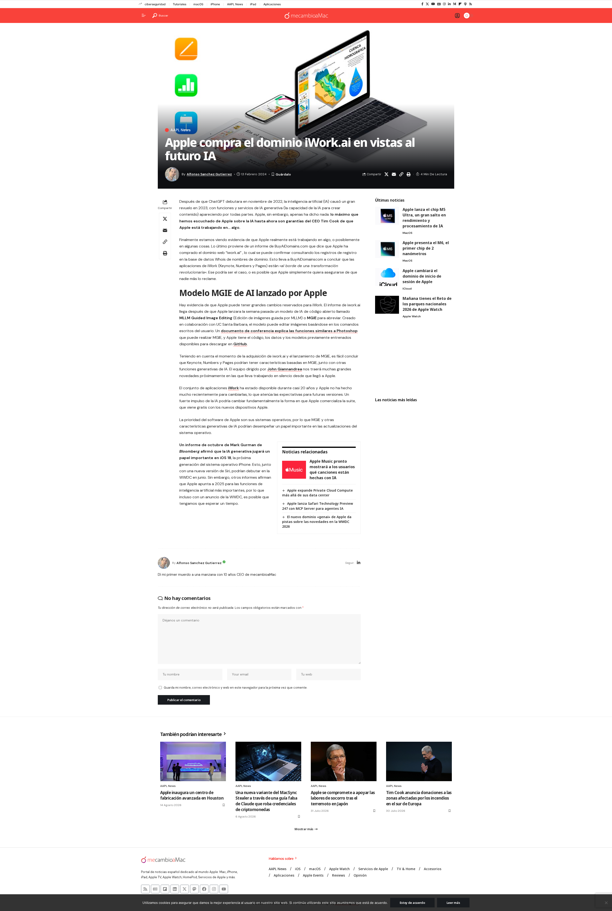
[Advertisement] (414, 358)
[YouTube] (433, 4)
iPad (253, 4)
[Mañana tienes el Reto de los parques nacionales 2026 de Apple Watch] (387, 305)
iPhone (215, 4)
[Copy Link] (401, 174)
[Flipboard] (460, 4)
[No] (606, 902)
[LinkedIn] (449, 4)
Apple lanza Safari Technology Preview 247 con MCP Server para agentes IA (317, 505)
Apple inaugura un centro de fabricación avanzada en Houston (192, 795)
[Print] (408, 174)
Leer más (453, 902)
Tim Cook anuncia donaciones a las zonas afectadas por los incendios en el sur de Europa (419, 798)
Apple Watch (412, 316)
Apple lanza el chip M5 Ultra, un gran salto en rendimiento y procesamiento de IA (424, 218)
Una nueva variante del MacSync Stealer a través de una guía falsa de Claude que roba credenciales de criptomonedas (266, 801)
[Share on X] (386, 174)
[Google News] (439, 4)
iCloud (407, 289)
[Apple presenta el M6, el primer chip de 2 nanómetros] (387, 249)
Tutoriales (179, 4)
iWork (233, 387)
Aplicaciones (272, 4)
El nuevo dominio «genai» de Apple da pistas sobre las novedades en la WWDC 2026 (316, 522)
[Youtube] (223, 889)
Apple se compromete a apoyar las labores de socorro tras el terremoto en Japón (343, 798)
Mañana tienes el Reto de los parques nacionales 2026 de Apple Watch (427, 304)
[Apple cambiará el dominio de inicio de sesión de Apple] (387, 277)
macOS (198, 4)
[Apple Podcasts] (465, 4)
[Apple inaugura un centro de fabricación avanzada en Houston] (193, 761)
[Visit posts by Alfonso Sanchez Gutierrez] (164, 563)
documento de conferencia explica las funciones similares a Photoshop (289, 330)
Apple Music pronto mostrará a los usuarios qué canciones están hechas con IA (332, 469)
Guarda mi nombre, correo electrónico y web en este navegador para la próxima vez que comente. (235, 688)
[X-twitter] (184, 889)
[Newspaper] (155, 889)
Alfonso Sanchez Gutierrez (209, 174)
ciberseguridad (155, 4)
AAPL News (235, 4)
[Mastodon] (194, 889)
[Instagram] (444, 4)
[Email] (393, 174)
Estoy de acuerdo (412, 902)
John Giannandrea (284, 369)
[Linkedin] (174, 889)
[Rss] (470, 4)
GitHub (240, 343)
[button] (160, 16)
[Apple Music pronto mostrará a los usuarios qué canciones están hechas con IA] (294, 470)
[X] (427, 4)
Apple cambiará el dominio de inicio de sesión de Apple (422, 276)
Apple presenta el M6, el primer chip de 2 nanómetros (426, 248)
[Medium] (454, 4)
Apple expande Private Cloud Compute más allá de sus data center (317, 492)
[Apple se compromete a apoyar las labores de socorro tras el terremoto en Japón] (344, 761)
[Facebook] (422, 4)
